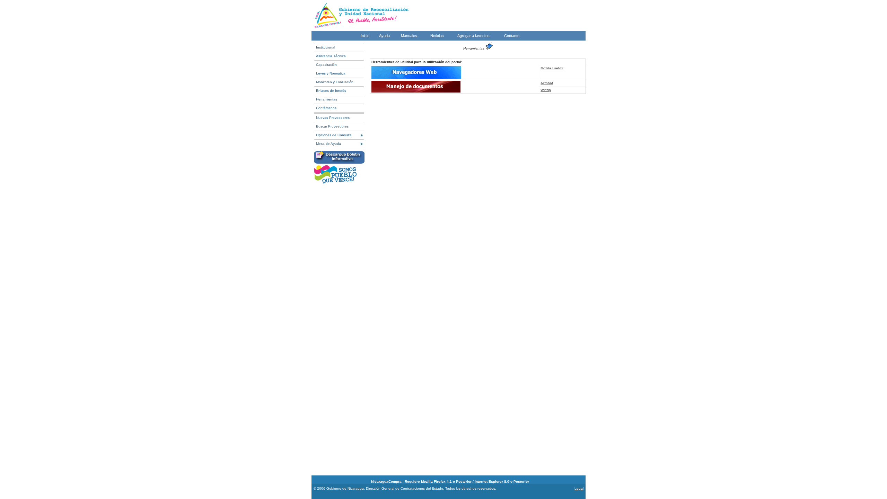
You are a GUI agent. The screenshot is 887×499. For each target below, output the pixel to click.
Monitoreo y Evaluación (334, 82)
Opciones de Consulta (334, 135)
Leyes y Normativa (330, 73)
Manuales (409, 36)
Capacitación (326, 65)
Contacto (511, 36)
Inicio (365, 36)
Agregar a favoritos (473, 36)
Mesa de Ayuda (328, 144)
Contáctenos (326, 108)
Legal (578, 488)
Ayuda (384, 36)
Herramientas (326, 99)
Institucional (325, 47)
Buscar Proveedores (332, 126)
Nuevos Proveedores (333, 118)
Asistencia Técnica (331, 56)
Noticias (437, 36)
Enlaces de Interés (331, 91)
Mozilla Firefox (552, 68)
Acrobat (547, 83)
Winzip (546, 90)
